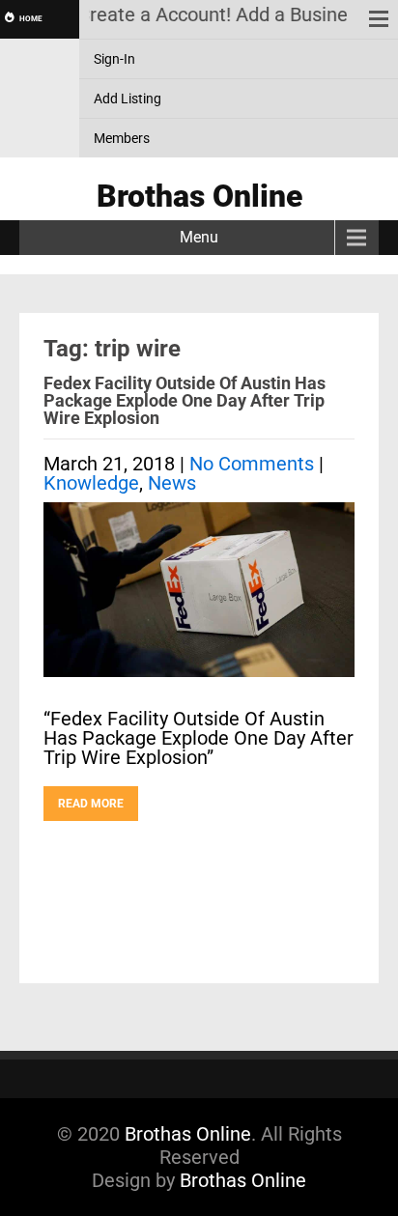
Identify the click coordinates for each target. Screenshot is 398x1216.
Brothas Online (188, 1133)
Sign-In (114, 59)
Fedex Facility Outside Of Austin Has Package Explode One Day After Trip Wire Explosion (184, 400)
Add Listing (127, 98)
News (172, 483)
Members (122, 138)
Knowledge (91, 483)
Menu (199, 237)
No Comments (251, 463)
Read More (91, 803)
